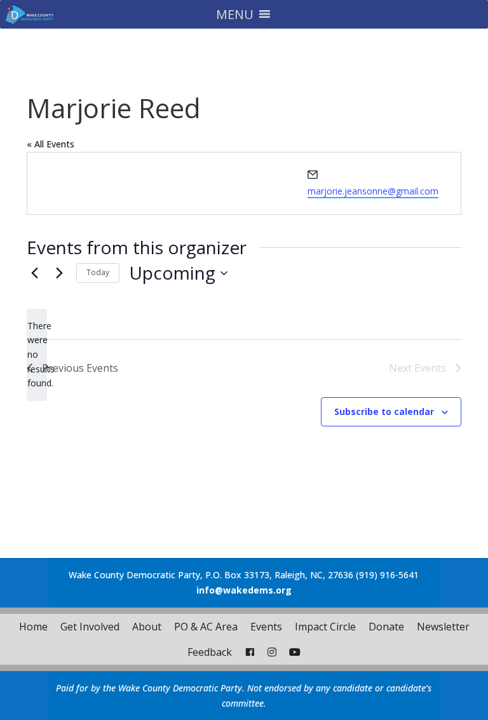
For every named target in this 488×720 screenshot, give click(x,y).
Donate (386, 627)
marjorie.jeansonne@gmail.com (373, 191)
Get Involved (89, 627)
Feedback (209, 652)
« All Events (50, 144)
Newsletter (443, 627)
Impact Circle (325, 627)
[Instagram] (272, 652)
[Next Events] (59, 273)
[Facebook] (249, 652)
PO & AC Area (206, 627)
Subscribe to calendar (384, 411)
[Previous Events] (34, 273)
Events (266, 627)
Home (33, 627)
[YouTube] (295, 652)
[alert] (37, 355)
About (146, 627)
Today (97, 272)
